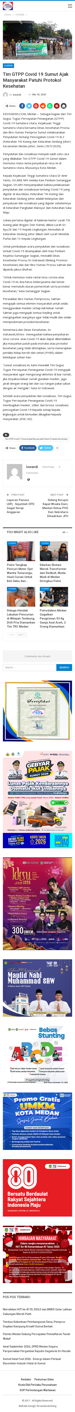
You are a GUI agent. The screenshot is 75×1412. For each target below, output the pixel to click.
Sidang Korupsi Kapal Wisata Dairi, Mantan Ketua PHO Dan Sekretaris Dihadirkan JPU (55, 508)
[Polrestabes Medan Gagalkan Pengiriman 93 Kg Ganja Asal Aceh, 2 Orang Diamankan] (54, 597)
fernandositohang (46, 1406)
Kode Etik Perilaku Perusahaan (37, 1384)
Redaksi (26, 1379)
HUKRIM (8, 65)
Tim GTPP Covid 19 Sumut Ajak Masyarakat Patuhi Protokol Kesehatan (36, 439)
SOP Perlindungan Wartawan (38, 1390)
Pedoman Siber (44, 1379)
